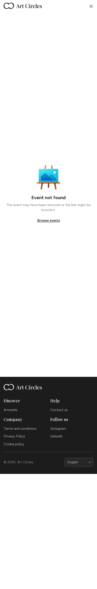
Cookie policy (14, 444)
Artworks (11, 410)
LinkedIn (56, 436)
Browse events (48, 220)
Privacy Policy (14, 436)
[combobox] (79, 462)
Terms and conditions (20, 429)
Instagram (58, 429)
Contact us (59, 410)
